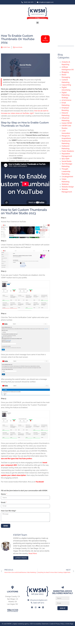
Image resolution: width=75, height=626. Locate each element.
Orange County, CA (12, 596)
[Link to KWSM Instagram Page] (35, 607)
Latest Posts (21, 558)
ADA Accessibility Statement (39, 624)
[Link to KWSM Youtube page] (39, 607)
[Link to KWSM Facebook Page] (32, 607)
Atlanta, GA (12, 601)
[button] (37, 22)
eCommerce (66, 100)
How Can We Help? (8, 511)
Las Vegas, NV (12, 604)
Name (3, 494)
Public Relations (68, 151)
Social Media (18, 47)
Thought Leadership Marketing (66, 171)
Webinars (65, 184)
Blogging (65, 72)
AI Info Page (69, 624)
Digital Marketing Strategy (65, 95)
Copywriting (66, 85)
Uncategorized (67, 176)
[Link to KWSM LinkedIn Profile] (43, 607)
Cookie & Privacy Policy (57, 624)
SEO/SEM (65, 159)
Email (3, 502)
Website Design (68, 187)
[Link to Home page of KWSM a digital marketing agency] (37, 13)
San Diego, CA (12, 599)
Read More (33, 553)
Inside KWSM (67, 123)
